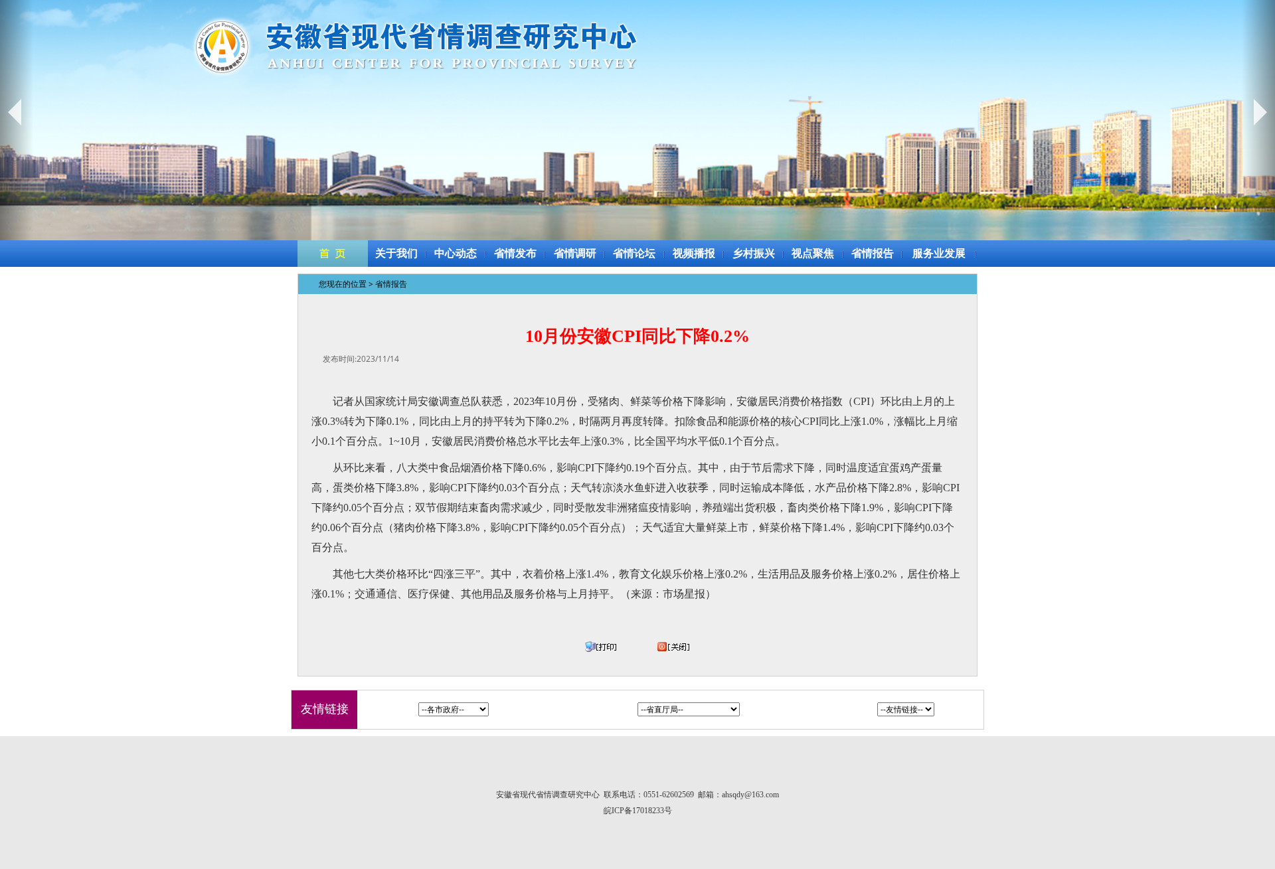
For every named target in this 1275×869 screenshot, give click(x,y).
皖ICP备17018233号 (638, 810)
